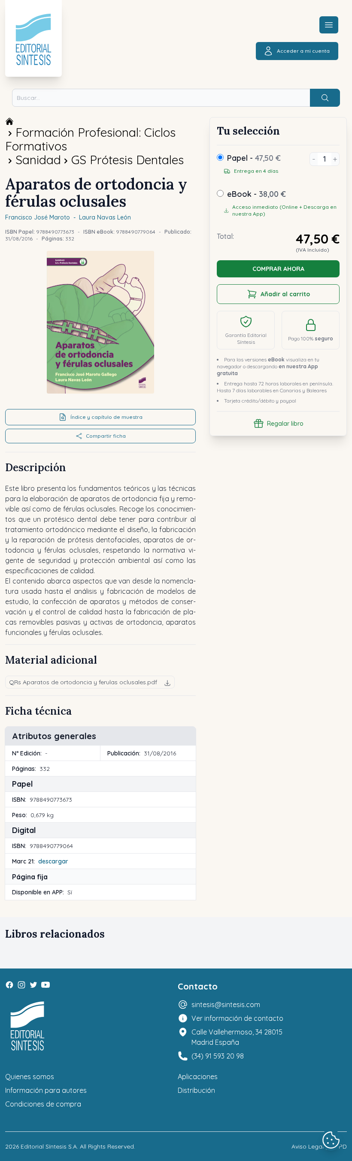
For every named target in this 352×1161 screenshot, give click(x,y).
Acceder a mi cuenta (303, 51)
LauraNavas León (105, 217)
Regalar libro (285, 423)
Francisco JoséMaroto (37, 217)
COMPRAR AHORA (278, 269)
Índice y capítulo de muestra (106, 417)
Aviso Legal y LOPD (319, 1146)
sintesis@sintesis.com (225, 1004)
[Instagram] (21, 985)
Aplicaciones (198, 1076)
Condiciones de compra (43, 1104)
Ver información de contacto (237, 1018)
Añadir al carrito (285, 294)
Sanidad (38, 159)
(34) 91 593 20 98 (217, 1056)
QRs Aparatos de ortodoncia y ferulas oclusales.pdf (83, 682)
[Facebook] (9, 985)
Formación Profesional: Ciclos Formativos (90, 139)
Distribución (196, 1090)
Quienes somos (29, 1076)
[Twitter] (33, 985)
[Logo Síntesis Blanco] (27, 1026)
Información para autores (46, 1090)
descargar (53, 861)
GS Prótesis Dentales (127, 159)
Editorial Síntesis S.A (49, 1146)
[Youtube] (45, 985)
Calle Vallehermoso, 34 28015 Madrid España (236, 1037)
